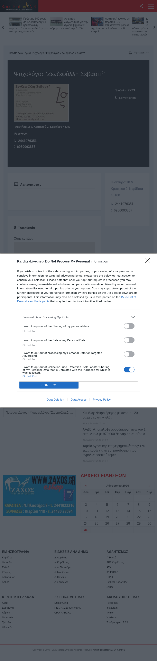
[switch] (129, 326)
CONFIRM (49, 385)
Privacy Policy (102, 399)
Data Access (78, 399)
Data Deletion (55, 399)
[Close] (149, 262)
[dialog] (78, 330)
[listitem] (78, 317)
